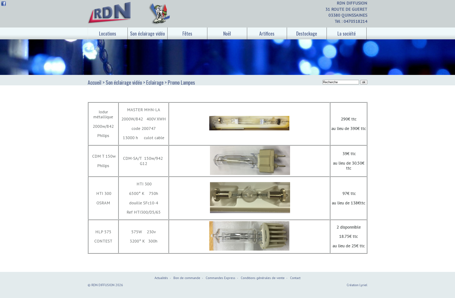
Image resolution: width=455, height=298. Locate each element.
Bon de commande (186, 278)
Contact (295, 278)
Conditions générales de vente (263, 278)
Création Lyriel (357, 285)
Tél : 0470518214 (351, 21)
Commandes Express (220, 278)
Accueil (94, 82)
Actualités (161, 278)
